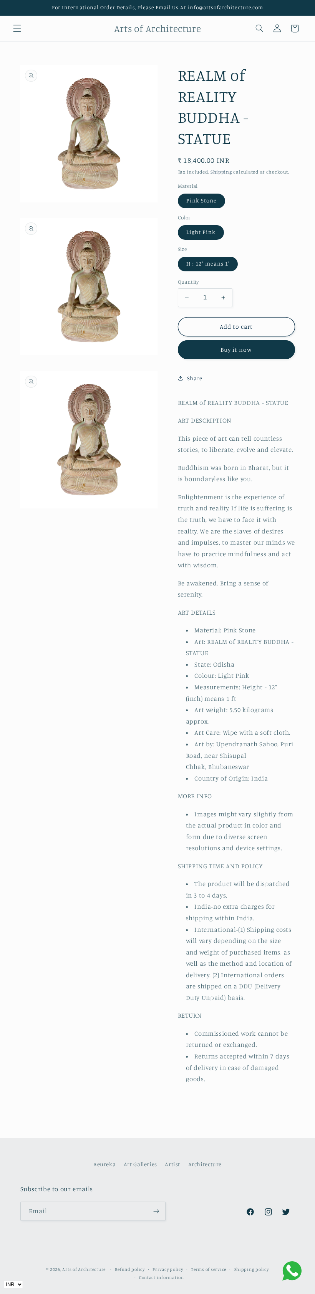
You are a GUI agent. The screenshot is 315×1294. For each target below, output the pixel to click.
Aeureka (104, 1164)
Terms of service (208, 1269)
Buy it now (236, 349)
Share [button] (194, 378)
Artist (172, 1164)
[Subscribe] (156, 1211)
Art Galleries (140, 1164)
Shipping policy (251, 1269)
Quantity (188, 282)
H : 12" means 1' (208, 263)
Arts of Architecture (84, 1269)
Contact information (161, 1277)
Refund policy (130, 1269)
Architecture (205, 1164)
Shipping (221, 172)
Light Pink (201, 232)
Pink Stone (201, 200)
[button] (17, 28)
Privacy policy (168, 1269)
